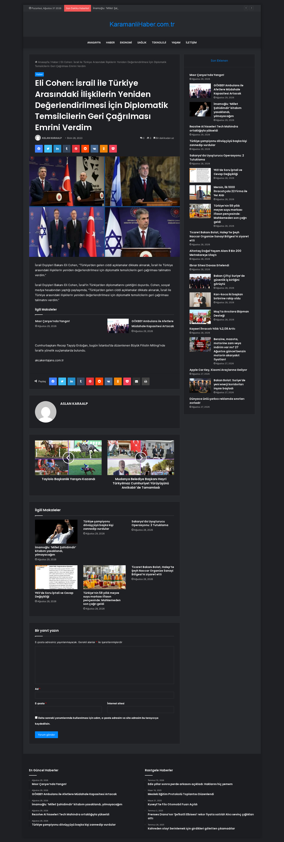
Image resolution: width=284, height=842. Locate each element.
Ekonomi (126, 42)
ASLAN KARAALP (52, 138)
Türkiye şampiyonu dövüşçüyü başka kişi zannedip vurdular (98, 525)
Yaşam (176, 42)
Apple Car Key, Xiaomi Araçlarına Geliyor (218, 370)
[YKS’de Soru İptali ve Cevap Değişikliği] (56, 577)
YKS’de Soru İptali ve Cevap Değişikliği (54, 594)
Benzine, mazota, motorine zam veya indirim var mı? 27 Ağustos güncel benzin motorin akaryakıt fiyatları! (230, 349)
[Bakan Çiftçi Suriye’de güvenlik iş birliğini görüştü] (200, 281)
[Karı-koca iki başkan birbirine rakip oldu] (200, 299)
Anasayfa (94, 42)
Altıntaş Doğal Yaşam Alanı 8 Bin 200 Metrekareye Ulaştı (215, 253)
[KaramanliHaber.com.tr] (142, 24)
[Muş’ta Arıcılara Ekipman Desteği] (200, 317)
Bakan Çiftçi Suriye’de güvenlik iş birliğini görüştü (229, 280)
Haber (110, 42)
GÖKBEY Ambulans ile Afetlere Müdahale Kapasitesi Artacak (228, 89)
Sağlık (141, 42)
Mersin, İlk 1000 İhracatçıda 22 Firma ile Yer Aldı (230, 191)
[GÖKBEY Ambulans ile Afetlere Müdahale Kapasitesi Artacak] (118, 326)
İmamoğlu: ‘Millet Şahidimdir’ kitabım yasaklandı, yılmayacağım (129, 8)
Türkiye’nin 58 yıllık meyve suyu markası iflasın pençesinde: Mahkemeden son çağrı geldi (102, 598)
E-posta (41, 703)
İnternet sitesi (115, 703)
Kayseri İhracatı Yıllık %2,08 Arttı (212, 329)
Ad (37, 688)
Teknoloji (159, 42)
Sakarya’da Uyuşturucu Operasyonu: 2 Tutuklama (150, 523)
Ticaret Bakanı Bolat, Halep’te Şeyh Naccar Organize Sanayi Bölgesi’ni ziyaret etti (153, 570)
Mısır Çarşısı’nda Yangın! (52, 321)
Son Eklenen (219, 60)
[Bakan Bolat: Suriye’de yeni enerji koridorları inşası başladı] (200, 385)
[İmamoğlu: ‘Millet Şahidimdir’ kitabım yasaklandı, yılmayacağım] (56, 532)
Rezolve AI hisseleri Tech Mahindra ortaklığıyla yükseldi (214, 128)
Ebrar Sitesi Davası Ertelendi (209, 265)
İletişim (191, 42)
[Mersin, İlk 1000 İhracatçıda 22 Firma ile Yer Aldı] (200, 192)
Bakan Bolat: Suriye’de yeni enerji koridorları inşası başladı (229, 384)
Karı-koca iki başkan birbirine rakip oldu (228, 296)
